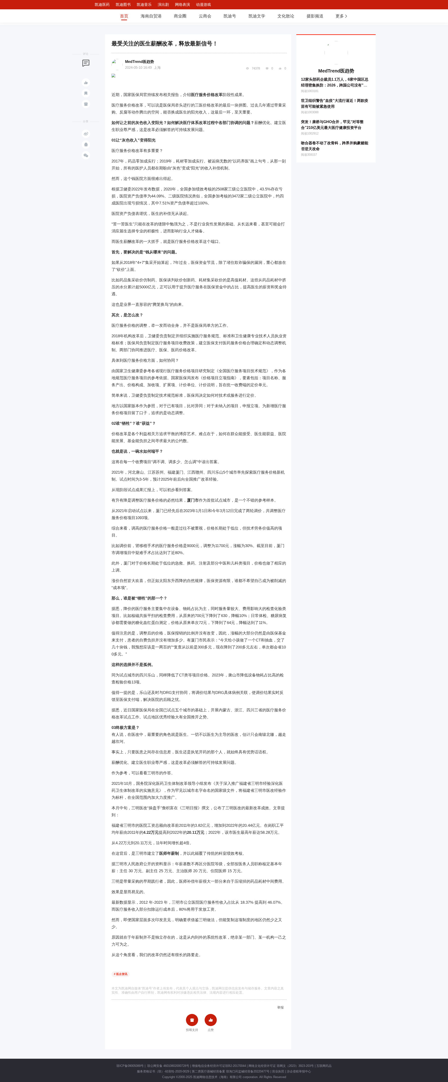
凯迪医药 (102, 5)
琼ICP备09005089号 (130, 1066)
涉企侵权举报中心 (299, 1071)
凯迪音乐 (144, 5)
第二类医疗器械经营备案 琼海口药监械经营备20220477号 (231, 1071)
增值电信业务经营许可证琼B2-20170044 (219, 1066)
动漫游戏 (203, 5)
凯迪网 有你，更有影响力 (98, 16)
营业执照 (278, 1071)
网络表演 (182, 5)
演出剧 (163, 5)
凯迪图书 (123, 5)
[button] (342, 16)
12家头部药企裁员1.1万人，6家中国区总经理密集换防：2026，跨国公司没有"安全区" (334, 85)
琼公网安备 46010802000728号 (167, 1066)
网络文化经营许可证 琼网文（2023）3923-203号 (281, 1066)
